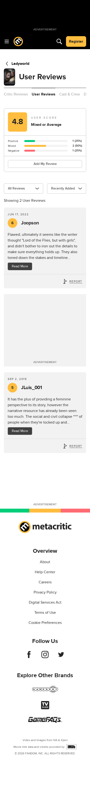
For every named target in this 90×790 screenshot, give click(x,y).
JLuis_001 (26, 388)
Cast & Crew (69, 94)
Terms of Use (45, 612)
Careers (45, 582)
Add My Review (45, 164)
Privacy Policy (45, 592)
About (45, 562)
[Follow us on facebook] (29, 657)
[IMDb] (71, 746)
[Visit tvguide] (45, 708)
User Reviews (43, 94)
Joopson (25, 223)
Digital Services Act (45, 602)
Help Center (45, 572)
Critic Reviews (16, 94)
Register (76, 41)
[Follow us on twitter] (61, 657)
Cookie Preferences (45, 622)
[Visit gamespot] (45, 692)
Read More (20, 266)
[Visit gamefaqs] (45, 721)
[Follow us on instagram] (45, 657)
